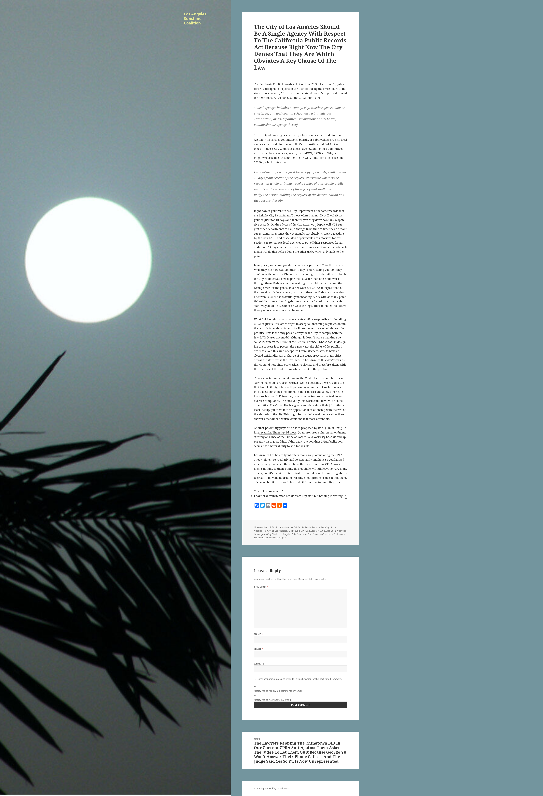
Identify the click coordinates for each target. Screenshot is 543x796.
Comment (261, 587)
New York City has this (321, 437)
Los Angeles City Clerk (266, 534)
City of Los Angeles (277, 530)
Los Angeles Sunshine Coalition (195, 18)
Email (258, 649)
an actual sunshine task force (323, 396)
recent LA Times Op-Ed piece (277, 432)
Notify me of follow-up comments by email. (278, 690)
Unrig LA (281, 537)
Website (259, 663)
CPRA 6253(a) (308, 530)
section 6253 (309, 84)
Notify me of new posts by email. (272, 699)
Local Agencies (338, 530)
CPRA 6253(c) (323, 530)
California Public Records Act (278, 84)
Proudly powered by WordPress (271, 788)
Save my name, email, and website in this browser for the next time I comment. (300, 678)
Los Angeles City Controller (293, 534)
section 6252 (285, 98)
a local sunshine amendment (278, 392)
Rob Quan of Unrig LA (332, 428)
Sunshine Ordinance (265, 537)
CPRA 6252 (294, 530)
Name (258, 634)
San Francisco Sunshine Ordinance (326, 534)
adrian (285, 527)
